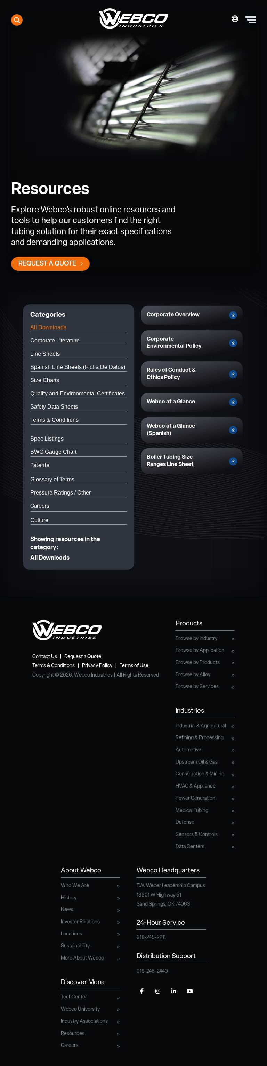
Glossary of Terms (52, 479)
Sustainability (75, 946)
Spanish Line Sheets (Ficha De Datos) (77, 367)
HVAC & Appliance (196, 786)
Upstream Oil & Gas (197, 762)
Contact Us (44, 657)
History (68, 898)
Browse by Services (197, 686)
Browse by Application (200, 650)
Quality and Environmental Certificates (77, 393)
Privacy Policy (97, 666)
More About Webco (82, 958)
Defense (185, 822)
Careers (39, 506)
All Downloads (48, 327)
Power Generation (195, 798)
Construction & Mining (200, 774)
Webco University (80, 1009)
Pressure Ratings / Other (60, 493)
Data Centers (190, 847)
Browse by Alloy (193, 675)
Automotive (188, 750)
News (67, 910)
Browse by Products (198, 662)
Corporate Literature (55, 341)
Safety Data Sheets (54, 407)
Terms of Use (134, 666)
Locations (71, 934)
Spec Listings (47, 439)
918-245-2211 (151, 937)
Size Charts (44, 380)
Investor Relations (80, 922)
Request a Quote (47, 264)
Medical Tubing (192, 810)
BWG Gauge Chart (53, 452)
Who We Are (75, 886)
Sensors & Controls (197, 834)
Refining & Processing (200, 738)
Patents (39, 465)
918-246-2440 (152, 971)
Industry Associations (84, 1021)
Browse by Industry (196, 638)
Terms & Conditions (54, 420)
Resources (72, 1033)
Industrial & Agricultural (201, 726)
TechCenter (74, 997)
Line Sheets (45, 354)
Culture (39, 520)
